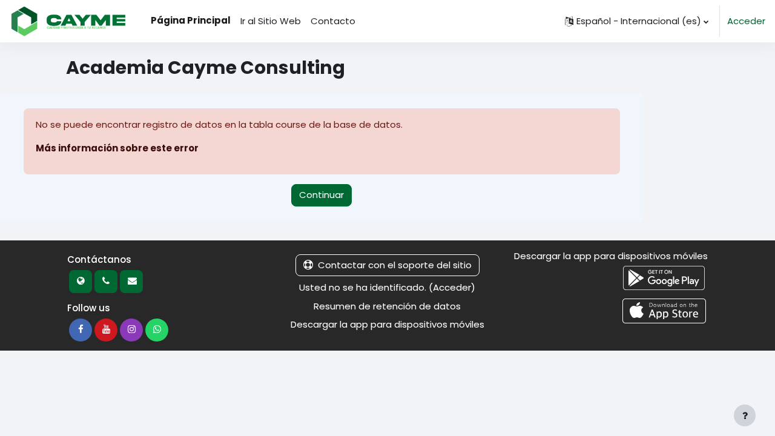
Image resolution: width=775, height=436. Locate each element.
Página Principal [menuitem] (191, 20)
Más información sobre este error (117, 148)
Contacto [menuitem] (333, 21)
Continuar (321, 194)
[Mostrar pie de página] (745, 415)
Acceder (746, 21)
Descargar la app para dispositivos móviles (387, 324)
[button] (636, 21)
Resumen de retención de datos (387, 306)
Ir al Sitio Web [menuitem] (270, 21)
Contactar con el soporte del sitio (395, 265)
